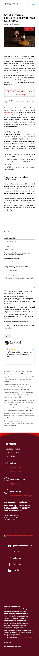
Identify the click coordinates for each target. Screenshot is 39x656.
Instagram (17, 558)
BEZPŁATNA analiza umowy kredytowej (19, 93)
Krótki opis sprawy (11, 275)
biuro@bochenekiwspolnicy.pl (21, 496)
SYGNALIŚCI (8, 642)
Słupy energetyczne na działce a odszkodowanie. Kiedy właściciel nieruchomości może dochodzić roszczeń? (19, 402)
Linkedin (16, 570)
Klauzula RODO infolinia (12, 647)
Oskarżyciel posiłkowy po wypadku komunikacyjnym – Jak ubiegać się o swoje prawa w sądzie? (19, 423)
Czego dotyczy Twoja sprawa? (16, 267)
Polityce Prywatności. (25, 637)
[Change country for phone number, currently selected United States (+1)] (6, 262)
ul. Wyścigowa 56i (16, 467)
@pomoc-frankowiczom (22, 546)
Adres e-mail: (16, 491)
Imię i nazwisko (10, 238)
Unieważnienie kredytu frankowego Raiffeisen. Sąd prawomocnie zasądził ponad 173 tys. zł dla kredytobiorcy (18, 394)
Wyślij (7, 336)
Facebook (17, 564)
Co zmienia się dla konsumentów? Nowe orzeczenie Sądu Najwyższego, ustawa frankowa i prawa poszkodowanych (19, 387)
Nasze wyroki (17, 24)
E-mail (7, 246)
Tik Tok (16, 552)
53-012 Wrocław (16, 471)
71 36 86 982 (14, 484)
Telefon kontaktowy (12, 258)
